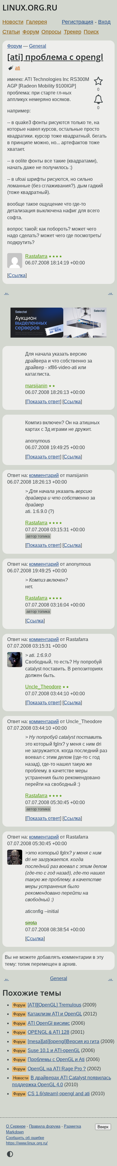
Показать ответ (43, 401)
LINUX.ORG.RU (29, 7)
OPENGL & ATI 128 (48, 1032)
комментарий (44, 475)
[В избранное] (98, 81)
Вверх (103, 1127)
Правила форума (44, 1126)
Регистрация (77, 22)
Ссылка (17, 275)
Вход (104, 22)
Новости (12, 22)
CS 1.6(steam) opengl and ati (59, 1093)
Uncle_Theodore (43, 686)
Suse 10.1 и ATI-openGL (54, 1050)
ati (17, 67)
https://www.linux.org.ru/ (27, 1143)
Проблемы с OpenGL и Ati (56, 1059)
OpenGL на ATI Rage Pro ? (57, 1068)
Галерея (36, 22)
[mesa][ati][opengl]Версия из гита (63, 1041)
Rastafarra (36, 256)
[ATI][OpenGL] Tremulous (54, 1004)
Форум (30, 32)
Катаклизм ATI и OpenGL (55, 1013)
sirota (31, 922)
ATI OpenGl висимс (49, 1023)
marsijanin (36, 385)
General (37, 46)
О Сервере (16, 1126)
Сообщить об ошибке (25, 1137)
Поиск (91, 32)
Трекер (72, 32)
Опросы (51, 32)
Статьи (11, 32)
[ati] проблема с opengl (55, 56)
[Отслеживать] (98, 99)
